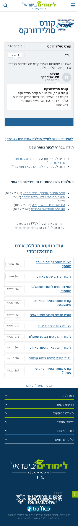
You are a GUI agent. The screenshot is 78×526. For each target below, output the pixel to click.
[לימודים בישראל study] (39, 5)
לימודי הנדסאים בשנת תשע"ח (50, 336)
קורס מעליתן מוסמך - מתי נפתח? (44, 193)
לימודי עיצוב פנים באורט (53, 276)
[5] (16, 227)
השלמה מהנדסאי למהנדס (48, 209)
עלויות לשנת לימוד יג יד (54, 326)
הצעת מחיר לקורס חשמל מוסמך (53, 264)
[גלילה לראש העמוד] (75, 515)
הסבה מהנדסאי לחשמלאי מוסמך (43, 197)
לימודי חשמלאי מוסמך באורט (50, 347)
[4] (20, 227)
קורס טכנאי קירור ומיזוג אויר (50, 315)
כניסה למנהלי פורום (39, 385)
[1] (32, 227)
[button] (39, 51)
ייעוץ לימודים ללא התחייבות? (31, 166)
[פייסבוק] (37, 477)
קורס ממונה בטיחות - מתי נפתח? (53, 370)
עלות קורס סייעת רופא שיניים (50, 358)
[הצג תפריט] (6, 395)
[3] (24, 227)
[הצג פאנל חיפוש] (5, 5)
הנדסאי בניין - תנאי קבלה (48, 205)
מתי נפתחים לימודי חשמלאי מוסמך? (51, 288)
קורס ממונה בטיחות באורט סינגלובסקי (52, 303)
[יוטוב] (42, 477)
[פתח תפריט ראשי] (72, 5)
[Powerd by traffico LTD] (39, 509)
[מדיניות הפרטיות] (75, 494)
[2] (28, 227)
